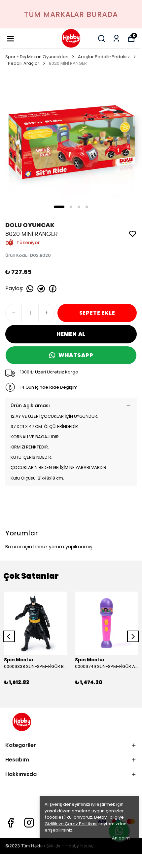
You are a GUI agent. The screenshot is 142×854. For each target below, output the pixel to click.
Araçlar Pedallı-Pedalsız (104, 57)
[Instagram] (29, 822)
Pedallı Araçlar (23, 63)
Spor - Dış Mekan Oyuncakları (36, 57)
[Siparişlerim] (116, 38)
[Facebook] (10, 822)
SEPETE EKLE (97, 313)
